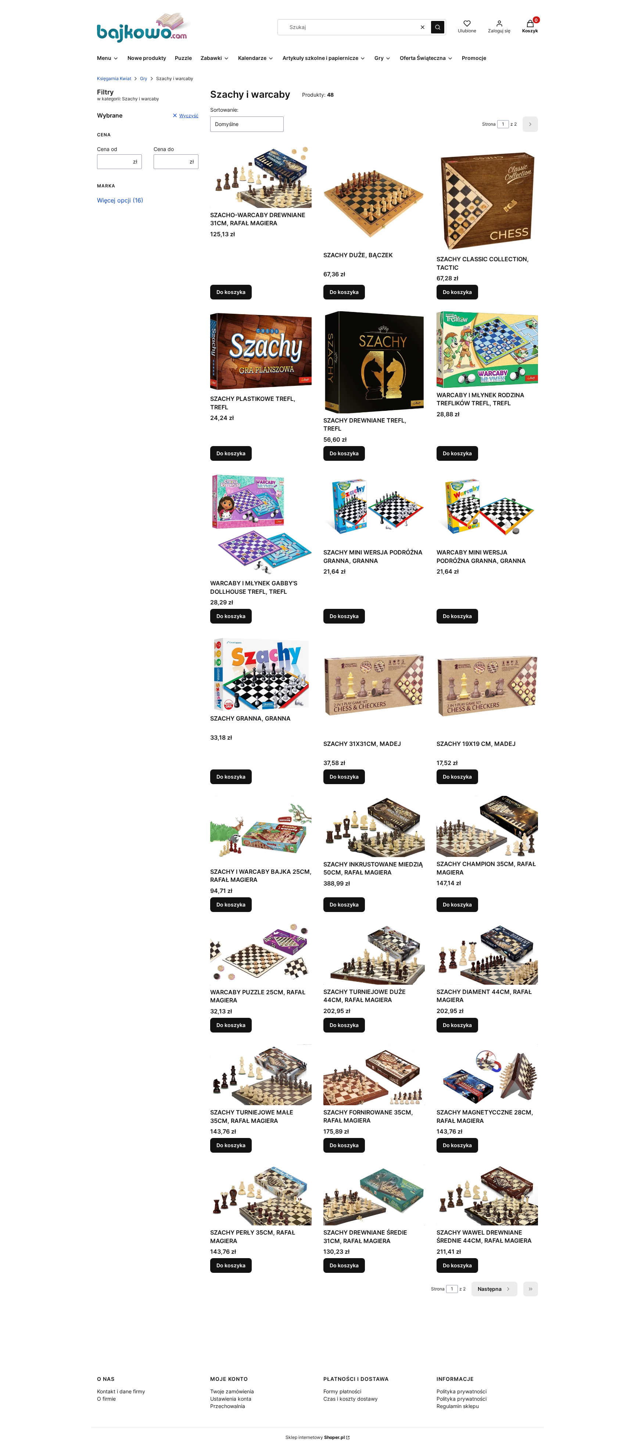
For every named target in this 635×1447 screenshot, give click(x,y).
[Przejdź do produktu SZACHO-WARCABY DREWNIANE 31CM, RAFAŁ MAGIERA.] (261, 177)
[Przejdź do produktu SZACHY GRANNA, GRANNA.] (261, 673)
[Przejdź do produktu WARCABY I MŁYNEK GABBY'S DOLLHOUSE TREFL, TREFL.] (261, 524)
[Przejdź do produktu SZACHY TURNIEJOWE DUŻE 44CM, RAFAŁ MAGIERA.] (374, 954)
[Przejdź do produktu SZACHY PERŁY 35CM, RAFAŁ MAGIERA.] (261, 1194)
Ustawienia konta (230, 1399)
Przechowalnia (227, 1406)
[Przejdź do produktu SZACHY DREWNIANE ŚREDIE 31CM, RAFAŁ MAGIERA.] (374, 1194)
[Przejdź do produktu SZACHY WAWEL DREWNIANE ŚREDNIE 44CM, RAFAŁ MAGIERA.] (487, 1194)
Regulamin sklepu (458, 1406)
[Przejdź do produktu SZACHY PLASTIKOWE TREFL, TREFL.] (261, 351)
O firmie (106, 1399)
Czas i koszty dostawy (350, 1399)
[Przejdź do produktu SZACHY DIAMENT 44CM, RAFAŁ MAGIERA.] (487, 954)
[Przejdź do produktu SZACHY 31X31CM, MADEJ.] (374, 686)
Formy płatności (342, 1391)
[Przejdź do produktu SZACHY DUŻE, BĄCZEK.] (374, 197)
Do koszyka (230, 292)
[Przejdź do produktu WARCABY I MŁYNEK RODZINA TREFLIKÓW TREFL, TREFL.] (487, 349)
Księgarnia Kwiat (114, 78)
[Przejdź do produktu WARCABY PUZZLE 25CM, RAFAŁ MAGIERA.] (261, 954)
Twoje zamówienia (232, 1391)
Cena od (107, 149)
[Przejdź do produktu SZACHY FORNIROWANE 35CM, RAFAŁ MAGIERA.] (374, 1074)
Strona (489, 124)
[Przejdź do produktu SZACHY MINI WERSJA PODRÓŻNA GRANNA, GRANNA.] (374, 509)
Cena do (164, 149)
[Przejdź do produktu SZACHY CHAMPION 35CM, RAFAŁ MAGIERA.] (487, 826)
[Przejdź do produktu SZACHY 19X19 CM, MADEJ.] (487, 686)
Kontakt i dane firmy (121, 1391)
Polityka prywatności (462, 1391)
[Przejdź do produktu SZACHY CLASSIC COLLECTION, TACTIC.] (487, 199)
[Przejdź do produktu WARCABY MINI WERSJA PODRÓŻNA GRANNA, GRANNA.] (487, 509)
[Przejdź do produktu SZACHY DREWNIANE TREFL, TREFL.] (374, 362)
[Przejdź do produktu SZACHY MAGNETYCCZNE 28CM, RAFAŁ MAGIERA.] (487, 1074)
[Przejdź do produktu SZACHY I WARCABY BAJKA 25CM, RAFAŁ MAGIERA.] (261, 830)
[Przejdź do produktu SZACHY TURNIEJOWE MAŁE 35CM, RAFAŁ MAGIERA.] (261, 1074)
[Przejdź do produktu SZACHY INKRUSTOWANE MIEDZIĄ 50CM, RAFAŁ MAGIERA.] (374, 826)
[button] (437, 27)
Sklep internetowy (315, 1437)
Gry (143, 78)
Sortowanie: (224, 110)
